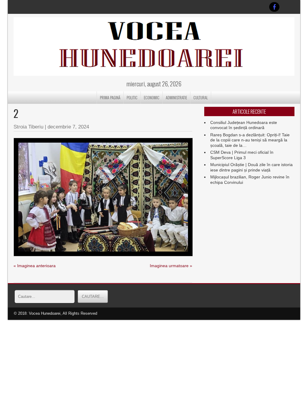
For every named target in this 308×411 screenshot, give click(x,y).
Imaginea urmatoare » (171, 265)
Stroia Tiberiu (28, 127)
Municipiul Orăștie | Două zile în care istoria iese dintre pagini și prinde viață (251, 167)
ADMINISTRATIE (176, 97)
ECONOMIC (151, 97)
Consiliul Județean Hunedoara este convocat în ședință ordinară (243, 125)
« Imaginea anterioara (35, 265)
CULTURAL (200, 97)
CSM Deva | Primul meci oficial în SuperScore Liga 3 (241, 155)
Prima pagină (110, 97)
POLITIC (132, 97)
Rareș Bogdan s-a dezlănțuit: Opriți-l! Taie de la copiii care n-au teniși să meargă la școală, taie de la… (250, 140)
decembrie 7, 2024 (68, 127)
